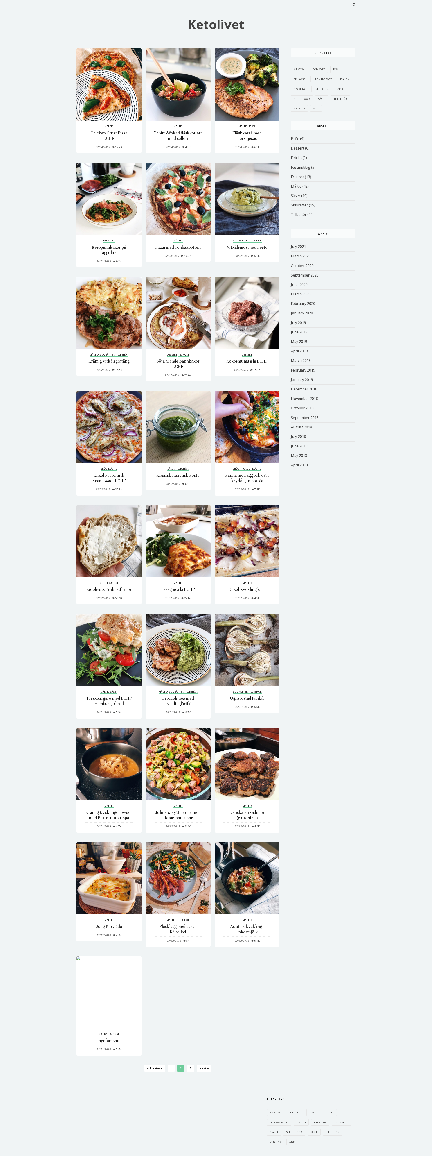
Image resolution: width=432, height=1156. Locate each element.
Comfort (319, 69)
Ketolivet (216, 24)
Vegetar (299, 108)
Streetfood (302, 98)
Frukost (109, 240)
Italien (344, 79)
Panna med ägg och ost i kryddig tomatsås (247, 478)
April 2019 (299, 351)
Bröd (104, 468)
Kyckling (300, 89)
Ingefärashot (109, 1040)
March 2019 (301, 360)
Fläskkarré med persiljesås (247, 135)
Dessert (172, 354)
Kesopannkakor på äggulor (109, 250)
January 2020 (302, 313)
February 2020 (303, 303)
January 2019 (302, 379)
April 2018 (299, 464)
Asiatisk (299, 69)
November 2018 (304, 398)
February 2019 (303, 370)
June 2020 (299, 284)
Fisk (335, 69)
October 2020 (302, 265)
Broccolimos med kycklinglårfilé (178, 701)
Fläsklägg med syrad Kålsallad (178, 929)
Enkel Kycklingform (247, 589)
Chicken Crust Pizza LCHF (109, 135)
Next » (204, 1068)
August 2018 (301, 427)
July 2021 (298, 246)
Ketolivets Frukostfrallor (109, 589)
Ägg (316, 108)
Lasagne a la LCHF (178, 589)
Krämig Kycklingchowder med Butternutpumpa (109, 815)
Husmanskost (322, 79)
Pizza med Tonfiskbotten (178, 247)
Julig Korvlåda (109, 926)
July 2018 (298, 436)
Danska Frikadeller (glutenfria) (247, 815)
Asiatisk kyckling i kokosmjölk (247, 929)
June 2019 (299, 332)
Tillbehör (255, 240)
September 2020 (305, 275)
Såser (252, 126)
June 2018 (299, 446)
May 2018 (299, 455)
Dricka (103, 1034)
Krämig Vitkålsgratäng (108, 361)
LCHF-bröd (321, 89)
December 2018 (304, 389)
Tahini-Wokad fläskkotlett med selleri (178, 135)
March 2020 (301, 294)
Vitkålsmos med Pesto (247, 247)
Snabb (340, 89)
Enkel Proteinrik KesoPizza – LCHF (109, 478)
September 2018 (305, 417)
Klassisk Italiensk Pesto (178, 475)
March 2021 (301, 256)
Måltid (109, 126)
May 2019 (299, 341)
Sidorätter (240, 240)
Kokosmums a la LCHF (247, 361)
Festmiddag (300, 167)
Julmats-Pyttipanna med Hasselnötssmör (178, 815)
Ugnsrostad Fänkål (247, 698)
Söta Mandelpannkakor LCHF (178, 363)
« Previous (154, 1068)
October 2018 (302, 408)
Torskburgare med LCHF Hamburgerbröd (109, 701)
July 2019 (298, 322)
